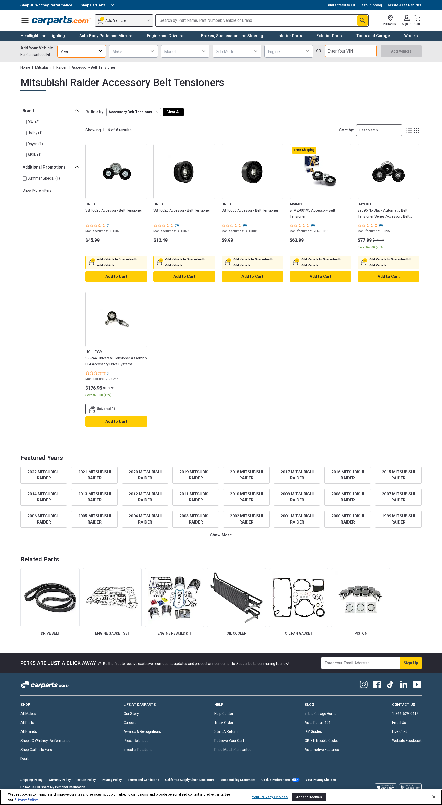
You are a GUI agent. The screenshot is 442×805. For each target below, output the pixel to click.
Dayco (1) (35, 144)
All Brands (28, 731)
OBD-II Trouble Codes (322, 741)
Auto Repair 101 (318, 722)
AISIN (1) (35, 155)
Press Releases (136, 741)
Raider (61, 67)
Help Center (223, 714)
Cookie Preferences (275, 780)
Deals (24, 759)
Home (25, 67)
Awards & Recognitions (142, 731)
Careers (130, 722)
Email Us (399, 722)
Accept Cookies (309, 797)
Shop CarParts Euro (36, 750)
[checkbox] (25, 122)
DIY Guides (313, 731)
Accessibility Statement (238, 780)
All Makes (28, 714)
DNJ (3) (34, 122)
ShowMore (221, 534)
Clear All (173, 112)
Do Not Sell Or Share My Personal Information (52, 787)
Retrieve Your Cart (229, 741)
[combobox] (81, 51)
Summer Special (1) (44, 178)
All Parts (27, 722)
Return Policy (86, 780)
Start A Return (226, 731)
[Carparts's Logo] (61, 20)
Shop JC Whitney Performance (45, 741)
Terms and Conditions (143, 780)
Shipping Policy (31, 780)
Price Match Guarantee (232, 750)
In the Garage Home (321, 714)
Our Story (131, 714)
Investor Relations (138, 750)
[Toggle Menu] (25, 20)
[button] (133, 112)
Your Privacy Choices (321, 780)
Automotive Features (322, 750)
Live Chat (399, 731)
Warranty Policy (60, 780)
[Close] (433, 796)
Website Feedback (407, 741)
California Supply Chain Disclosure (190, 780)
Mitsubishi (43, 67)
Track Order (223, 722)
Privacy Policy (112, 780)
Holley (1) (35, 133)
